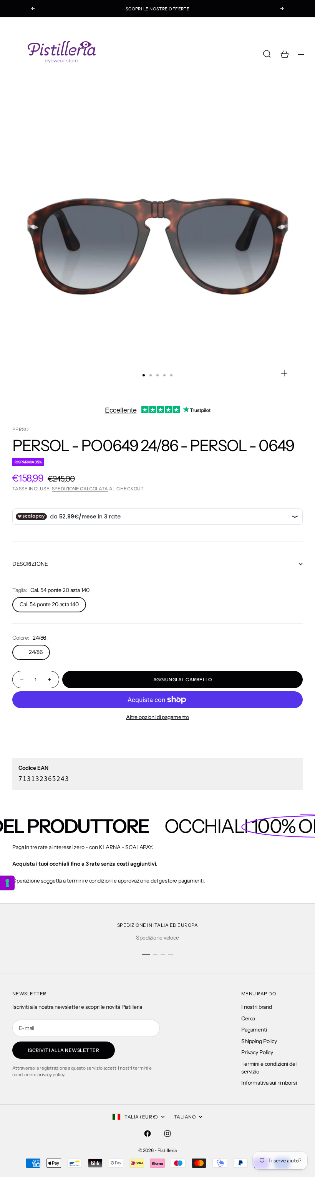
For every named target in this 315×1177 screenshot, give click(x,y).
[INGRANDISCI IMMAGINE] (284, 373)
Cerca (248, 1018)
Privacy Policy (257, 1052)
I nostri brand (256, 1006)
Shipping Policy (259, 1041)
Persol (22, 429)
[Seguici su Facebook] (147, 1133)
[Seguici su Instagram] (167, 1133)
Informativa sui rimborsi (269, 1082)
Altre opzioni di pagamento (157, 717)
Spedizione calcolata (80, 489)
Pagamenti (254, 1029)
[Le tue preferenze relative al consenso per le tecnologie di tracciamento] (7, 883)
